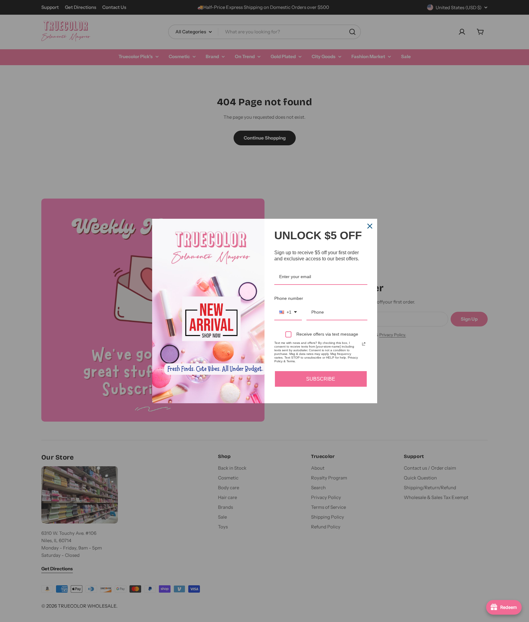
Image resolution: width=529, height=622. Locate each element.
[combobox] (288, 312)
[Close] (369, 226)
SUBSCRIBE (320, 379)
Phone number (288, 298)
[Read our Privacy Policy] (363, 344)
